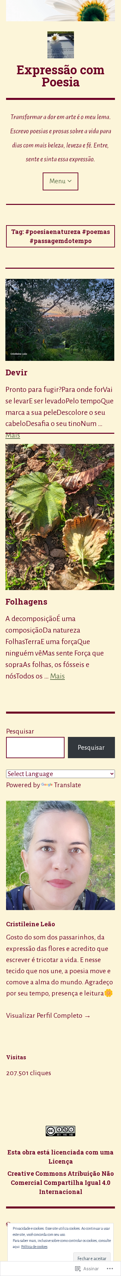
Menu (57, 181)
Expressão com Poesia (61, 75)
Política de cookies (34, 1247)
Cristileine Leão (30, 924)
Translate (67, 785)
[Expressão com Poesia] (60, 10)
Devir (16, 372)
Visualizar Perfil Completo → (48, 1015)
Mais (57, 676)
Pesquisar (20, 731)
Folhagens (26, 601)
